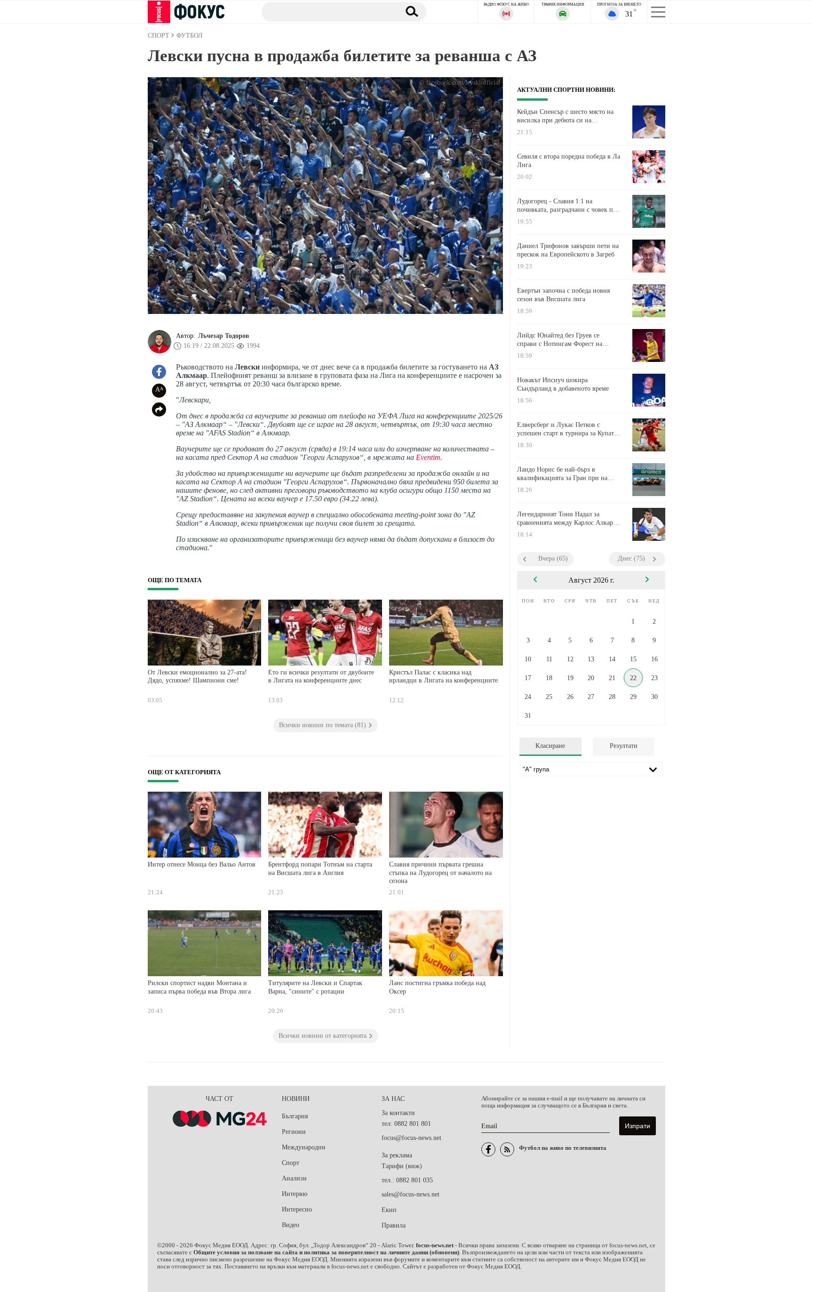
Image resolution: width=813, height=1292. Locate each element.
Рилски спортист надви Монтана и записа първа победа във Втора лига (199, 987)
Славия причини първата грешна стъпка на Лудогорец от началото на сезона (440, 872)
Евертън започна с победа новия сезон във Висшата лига (563, 295)
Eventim (428, 457)
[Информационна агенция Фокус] (488, 1149)
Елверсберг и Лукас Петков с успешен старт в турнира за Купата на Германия (567, 429)
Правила (394, 1225)
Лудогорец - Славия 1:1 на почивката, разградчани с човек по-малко (568, 206)
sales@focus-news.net (410, 1194)
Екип (389, 1209)
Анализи (294, 1178)
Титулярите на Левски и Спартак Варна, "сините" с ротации (315, 987)
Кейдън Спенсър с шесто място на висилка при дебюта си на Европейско (565, 116)
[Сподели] (159, 409)
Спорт (290, 1162)
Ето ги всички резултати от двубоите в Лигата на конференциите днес (321, 676)
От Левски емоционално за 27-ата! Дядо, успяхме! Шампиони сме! (197, 676)
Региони (294, 1131)
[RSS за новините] (507, 1149)
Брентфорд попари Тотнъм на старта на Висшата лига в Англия (320, 868)
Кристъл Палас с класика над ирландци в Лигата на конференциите (443, 676)
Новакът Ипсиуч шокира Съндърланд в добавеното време (563, 384)
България (295, 1116)
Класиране (550, 745)
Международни (304, 1147)
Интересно (297, 1209)
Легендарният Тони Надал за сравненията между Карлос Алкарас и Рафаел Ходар (568, 519)
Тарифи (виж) (402, 1166)
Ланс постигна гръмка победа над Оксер (437, 987)
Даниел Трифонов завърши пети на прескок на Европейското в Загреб (568, 250)
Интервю (294, 1193)
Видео (290, 1224)
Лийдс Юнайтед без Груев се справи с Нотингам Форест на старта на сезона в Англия (559, 340)
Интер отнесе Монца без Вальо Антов (201, 864)
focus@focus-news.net (411, 1137)
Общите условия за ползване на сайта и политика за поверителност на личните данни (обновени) (326, 1252)
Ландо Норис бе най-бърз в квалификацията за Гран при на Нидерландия (562, 474)
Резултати (624, 745)
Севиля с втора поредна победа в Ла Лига (568, 161)
